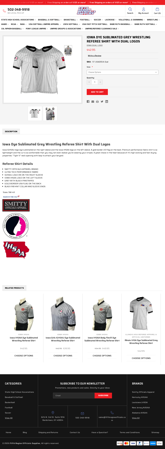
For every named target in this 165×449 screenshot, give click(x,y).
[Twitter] (102, 101)
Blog (25, 432)
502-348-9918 (19, 10)
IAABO (4, 24)
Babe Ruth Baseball (120, 24)
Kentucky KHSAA (140, 397)
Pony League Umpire (36, 28)
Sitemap (155, 432)
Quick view (24, 313)
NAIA (22, 24)
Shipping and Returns (48, 432)
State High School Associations (17, 19)
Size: (89, 67)
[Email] (92, 101)
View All (9, 417)
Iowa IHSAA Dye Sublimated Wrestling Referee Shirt (24, 339)
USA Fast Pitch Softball (95, 24)
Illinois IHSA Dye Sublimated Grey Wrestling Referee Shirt (141, 342)
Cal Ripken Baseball (11, 28)
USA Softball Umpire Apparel (44, 24)
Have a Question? (100, 432)
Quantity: (90, 78)
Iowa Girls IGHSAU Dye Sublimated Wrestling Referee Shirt (63, 339)
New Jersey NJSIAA (141, 407)
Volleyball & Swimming (131, 19)
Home (8, 432)
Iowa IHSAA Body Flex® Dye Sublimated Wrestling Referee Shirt (102, 339)
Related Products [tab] (14, 287)
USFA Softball (70, 24)
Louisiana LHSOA (140, 402)
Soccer (97, 19)
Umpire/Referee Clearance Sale (101, 28)
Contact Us (75, 432)
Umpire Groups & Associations (65, 28)
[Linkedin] (106, 101)
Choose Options (23, 355)
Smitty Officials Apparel (143, 392)
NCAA (13, 24)
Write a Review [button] (94, 55)
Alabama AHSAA (139, 412)
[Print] (97, 101)
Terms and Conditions (130, 432)
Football (85, 19)
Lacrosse (110, 19)
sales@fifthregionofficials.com (112, 419)
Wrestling (152, 19)
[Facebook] (88, 101)
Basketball (70, 19)
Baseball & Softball (49, 19)
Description (11, 131)
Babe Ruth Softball (145, 24)
